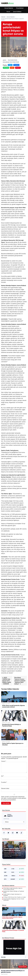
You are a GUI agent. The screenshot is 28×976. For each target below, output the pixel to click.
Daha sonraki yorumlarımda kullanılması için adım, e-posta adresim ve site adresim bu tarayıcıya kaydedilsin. (13, 798)
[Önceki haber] (20, 843)
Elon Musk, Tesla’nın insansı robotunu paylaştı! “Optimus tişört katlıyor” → (19, 681)
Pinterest (18, 67)
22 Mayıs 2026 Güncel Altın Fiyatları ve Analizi (14, 897)
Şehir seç (6, 818)
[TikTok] (21, 833)
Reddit (12, 67)
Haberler (3, 17)
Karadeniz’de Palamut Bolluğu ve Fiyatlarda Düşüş (13, 892)
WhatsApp (6, 67)
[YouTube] (17, 833)
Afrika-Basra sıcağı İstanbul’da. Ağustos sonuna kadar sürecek (12, 889)
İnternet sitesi (5, 788)
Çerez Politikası (17, 11)
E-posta (4, 782)
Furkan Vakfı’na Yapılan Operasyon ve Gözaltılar (12, 895)
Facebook (16, 65)
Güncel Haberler (8, 8)
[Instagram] (12, 833)
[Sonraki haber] (23, 843)
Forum (8, 11)
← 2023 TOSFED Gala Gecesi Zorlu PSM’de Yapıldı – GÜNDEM (6, 681)
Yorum (3, 761)
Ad (2, 776)
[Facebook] (4, 833)
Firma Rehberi (20, 8)
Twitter (10, 65)
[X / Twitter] (8, 833)
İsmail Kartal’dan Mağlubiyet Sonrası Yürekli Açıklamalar (13, 899)
